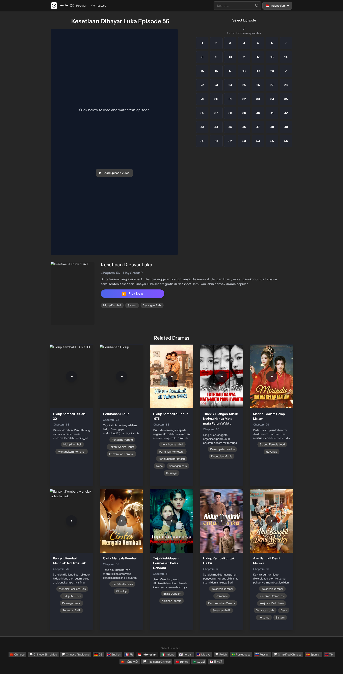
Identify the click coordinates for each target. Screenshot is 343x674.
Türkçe (181, 661)
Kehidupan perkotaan (171, 459)
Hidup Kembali (112, 305)
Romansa (221, 596)
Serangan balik (178, 466)
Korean (185, 654)
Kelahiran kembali (172, 444)
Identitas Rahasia (122, 584)
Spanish (313, 654)
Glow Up (121, 591)
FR (129, 654)
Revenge (271, 451)
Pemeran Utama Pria (271, 596)
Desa (159, 466)
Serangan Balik (152, 305)
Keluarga (171, 473)
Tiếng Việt (129, 661)
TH (329, 654)
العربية (199, 661)
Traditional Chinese (157, 661)
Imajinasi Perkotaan (271, 603)
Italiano (167, 654)
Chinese (17, 654)
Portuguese (241, 654)
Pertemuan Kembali (121, 454)
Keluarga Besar (71, 603)
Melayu (203, 654)
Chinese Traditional (76, 654)
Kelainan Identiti (171, 601)
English (113, 654)
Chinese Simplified (43, 654)
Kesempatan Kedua (222, 449)
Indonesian (147, 654)
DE (98, 654)
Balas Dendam (172, 593)
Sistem (132, 305)
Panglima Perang (122, 439)
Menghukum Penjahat (71, 451)
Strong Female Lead (272, 444)
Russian (262, 654)
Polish (221, 654)
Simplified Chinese (288, 654)
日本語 (216, 661)
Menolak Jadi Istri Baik (72, 589)
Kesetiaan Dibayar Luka (126, 265)
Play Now (132, 293)
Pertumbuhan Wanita (221, 603)
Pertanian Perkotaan (171, 451)
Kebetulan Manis (221, 456)
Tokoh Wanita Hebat (121, 447)
